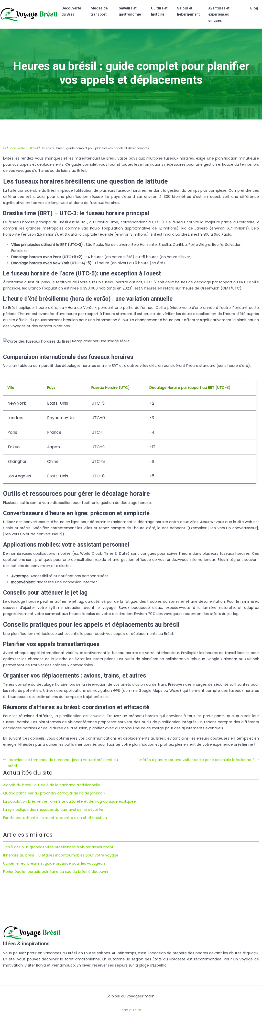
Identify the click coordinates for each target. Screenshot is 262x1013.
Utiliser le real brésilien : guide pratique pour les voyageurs (54, 863)
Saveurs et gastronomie (130, 11)
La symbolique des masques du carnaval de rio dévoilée (53, 809)
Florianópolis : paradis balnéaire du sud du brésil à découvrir (55, 871)
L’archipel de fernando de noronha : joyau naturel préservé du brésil (63, 762)
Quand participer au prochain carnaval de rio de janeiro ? (54, 793)
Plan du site (131, 1009)
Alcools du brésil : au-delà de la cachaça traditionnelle (51, 785)
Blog (254, 8)
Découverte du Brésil (71, 11)
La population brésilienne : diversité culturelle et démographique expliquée (69, 801)
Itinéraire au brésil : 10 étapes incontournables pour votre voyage (60, 855)
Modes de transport (99, 11)
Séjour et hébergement (188, 11)
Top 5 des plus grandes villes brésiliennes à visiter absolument (58, 847)
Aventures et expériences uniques (219, 14)
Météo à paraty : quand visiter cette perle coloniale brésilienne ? (196, 759)
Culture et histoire (159, 11)
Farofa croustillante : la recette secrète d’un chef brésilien (55, 817)
